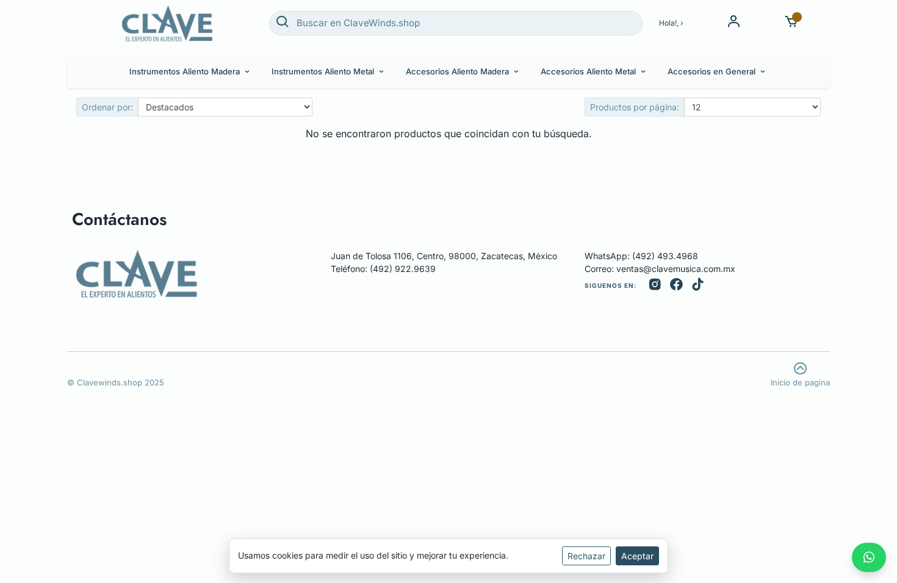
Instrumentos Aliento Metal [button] (323, 71)
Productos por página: (634, 107)
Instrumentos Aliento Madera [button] (184, 71)
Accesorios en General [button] (711, 71)
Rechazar (586, 556)
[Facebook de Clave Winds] (676, 285)
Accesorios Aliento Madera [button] (457, 71)
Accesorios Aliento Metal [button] (588, 71)
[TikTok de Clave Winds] (697, 285)
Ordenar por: (107, 107)
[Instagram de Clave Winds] (655, 285)
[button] (791, 23)
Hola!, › (671, 22)
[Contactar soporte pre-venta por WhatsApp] (869, 557)
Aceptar (637, 556)
